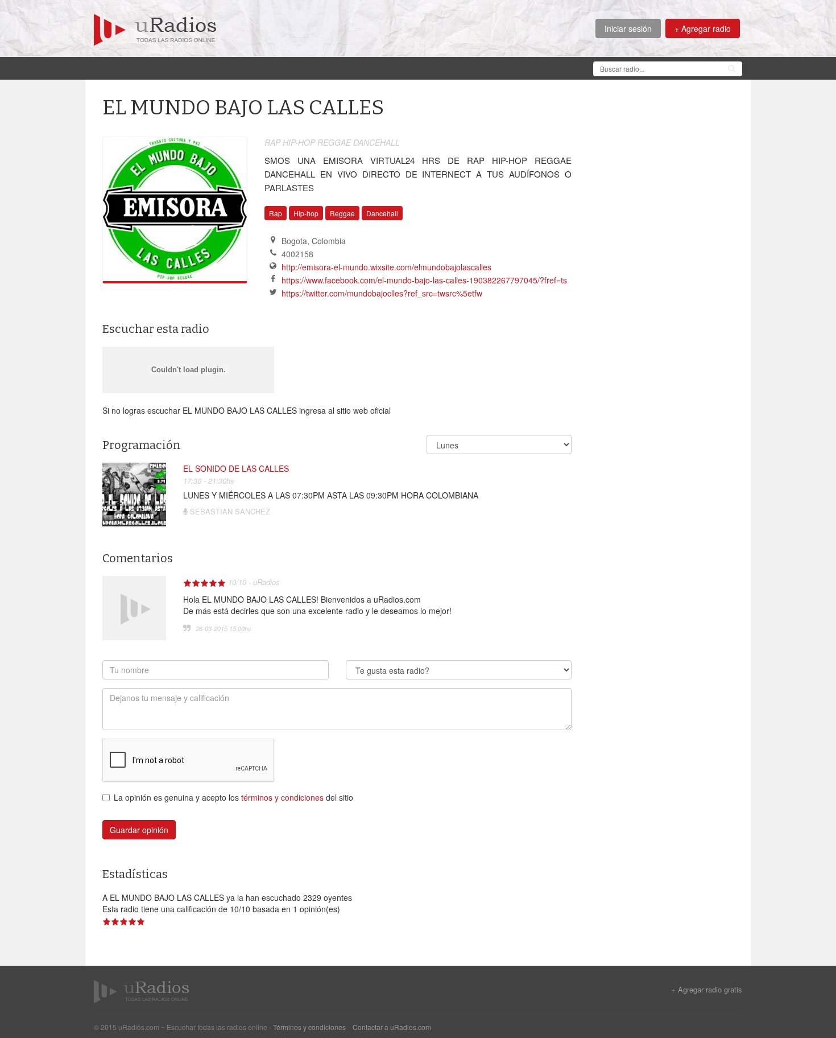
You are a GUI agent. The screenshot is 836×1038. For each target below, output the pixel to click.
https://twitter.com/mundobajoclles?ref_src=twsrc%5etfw (382, 293)
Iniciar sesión (628, 28)
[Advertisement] (301, 67)
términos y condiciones (282, 797)
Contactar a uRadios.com (392, 1027)
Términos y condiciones (309, 1027)
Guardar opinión (139, 829)
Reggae (342, 213)
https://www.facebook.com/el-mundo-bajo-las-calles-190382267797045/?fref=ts (424, 280)
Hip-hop (305, 213)
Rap (275, 213)
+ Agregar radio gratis (706, 990)
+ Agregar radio (702, 28)
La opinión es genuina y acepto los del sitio (233, 797)
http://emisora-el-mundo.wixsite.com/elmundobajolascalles (386, 267)
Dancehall (382, 213)
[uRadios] (155, 28)
